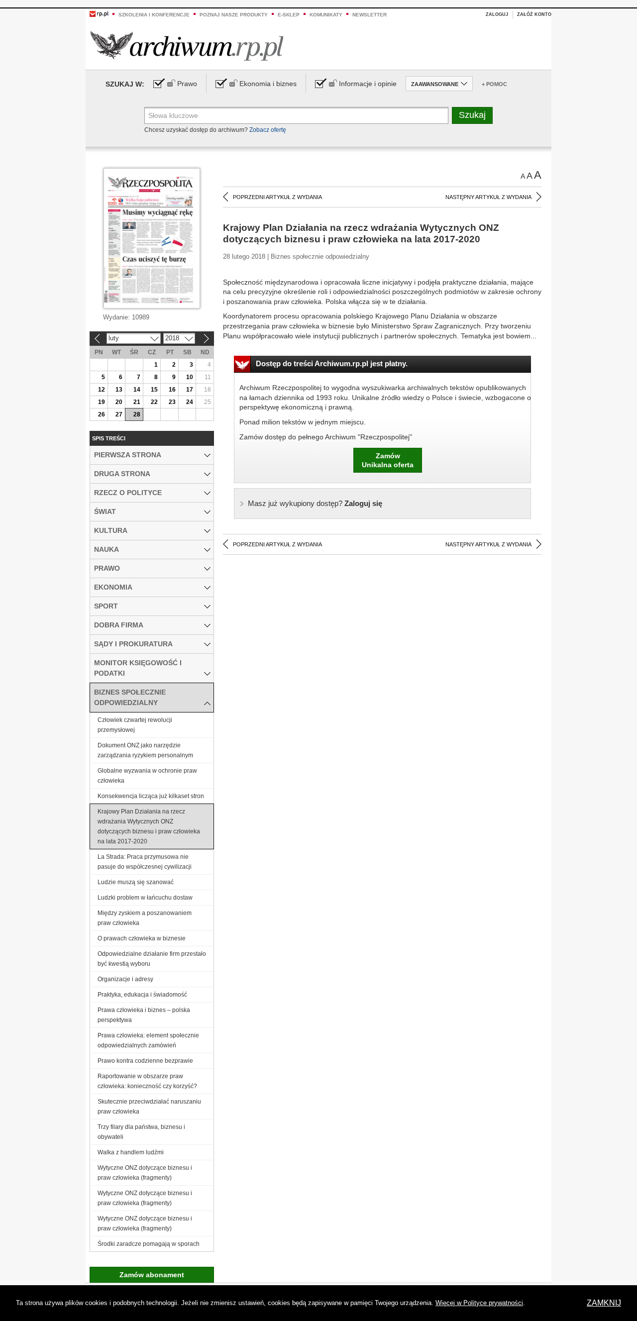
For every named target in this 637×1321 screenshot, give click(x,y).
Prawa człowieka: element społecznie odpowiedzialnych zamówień (148, 1040)
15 (154, 389)
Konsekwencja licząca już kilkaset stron (151, 796)
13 (118, 389)
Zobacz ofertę (267, 129)
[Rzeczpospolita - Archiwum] (187, 45)
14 (136, 389)
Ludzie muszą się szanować (136, 882)
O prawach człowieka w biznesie (142, 938)
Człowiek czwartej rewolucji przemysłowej (135, 724)
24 (189, 402)
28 (136, 414)
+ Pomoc (494, 84)
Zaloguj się (315, 503)
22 (154, 402)
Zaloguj (497, 14)
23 (172, 402)
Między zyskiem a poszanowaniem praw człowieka (145, 918)
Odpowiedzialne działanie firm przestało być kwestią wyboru (152, 958)
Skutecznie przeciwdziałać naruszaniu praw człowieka (149, 1106)
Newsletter (369, 14)
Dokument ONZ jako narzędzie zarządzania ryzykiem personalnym (145, 750)
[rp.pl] (99, 13)
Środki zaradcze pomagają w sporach (149, 1243)
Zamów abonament (151, 1275)
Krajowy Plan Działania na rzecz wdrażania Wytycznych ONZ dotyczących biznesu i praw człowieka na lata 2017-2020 (149, 826)
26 (101, 414)
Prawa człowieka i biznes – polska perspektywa (144, 1015)
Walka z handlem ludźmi (131, 1152)
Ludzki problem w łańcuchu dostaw (145, 897)
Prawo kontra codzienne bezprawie (145, 1060)
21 (136, 402)
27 (118, 414)
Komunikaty (326, 14)
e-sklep (289, 14)
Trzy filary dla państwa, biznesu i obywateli (141, 1131)
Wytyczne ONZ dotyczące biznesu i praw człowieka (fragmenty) (145, 1172)
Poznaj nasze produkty (234, 14)
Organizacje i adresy (125, 979)
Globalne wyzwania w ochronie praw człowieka (147, 775)
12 (101, 389)
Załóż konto (534, 14)
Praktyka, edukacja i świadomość (142, 994)
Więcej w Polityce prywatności (479, 1303)
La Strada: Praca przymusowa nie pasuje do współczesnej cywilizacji (145, 861)
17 (189, 389)
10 (189, 377)
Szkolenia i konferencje (154, 14)
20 (118, 402)
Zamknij (604, 1303)
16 (172, 389)
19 (101, 402)
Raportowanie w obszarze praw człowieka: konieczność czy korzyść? (147, 1081)
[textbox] (296, 115)
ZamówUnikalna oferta (388, 460)
